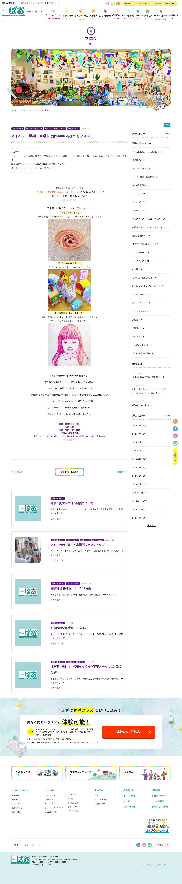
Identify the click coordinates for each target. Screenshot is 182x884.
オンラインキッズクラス (54, 808)
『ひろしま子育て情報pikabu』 (50, 192)
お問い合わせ (129, 806)
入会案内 (99, 790)
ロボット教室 (138, 252)
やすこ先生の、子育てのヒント (146, 152)
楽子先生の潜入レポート (143, 244)
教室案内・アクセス (161, 806)
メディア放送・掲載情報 (143, 177)
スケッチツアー (139, 303)
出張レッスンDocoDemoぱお (145, 286)
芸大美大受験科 (139, 236)
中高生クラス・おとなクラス (145, 227)
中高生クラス (73, 795)
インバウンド (138, 202)
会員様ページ (170, 4)
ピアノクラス (138, 261)
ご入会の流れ (100, 804)
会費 (96, 795)
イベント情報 (128, 17)
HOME (13, 110)
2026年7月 (137, 434)
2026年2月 (137, 476)
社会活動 (136, 336)
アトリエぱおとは (20, 790)
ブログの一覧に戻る (70, 472)
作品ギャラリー (141, 4)
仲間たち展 (147, 17)
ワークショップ (139, 311)
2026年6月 (137, 442)
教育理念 (15, 800)
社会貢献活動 (17, 808)
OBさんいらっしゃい (141, 405)
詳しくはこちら (70, 200)
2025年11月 (137, 501)
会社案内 (17, 845)
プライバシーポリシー (33, 845)
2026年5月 (137, 451)
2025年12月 (137, 493)
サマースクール (139, 294)
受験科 (70, 799)
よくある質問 (156, 4)
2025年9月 (137, 518)
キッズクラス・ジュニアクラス (146, 219)
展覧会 (135, 320)
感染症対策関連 (139, 185)
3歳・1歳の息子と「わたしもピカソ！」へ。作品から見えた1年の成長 (150, 391)
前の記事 (18, 472)
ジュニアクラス (51, 812)
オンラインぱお (139, 168)
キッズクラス (50, 804)
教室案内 (116, 16)
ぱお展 (135, 269)
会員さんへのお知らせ (142, 278)
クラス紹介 (50, 790)
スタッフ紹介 (17, 804)
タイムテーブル (81, 17)
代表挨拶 (15, 795)
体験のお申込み (128, 732)
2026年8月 (137, 425)
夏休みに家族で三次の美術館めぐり (148, 377)
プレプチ (136, 194)
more (150, 525)
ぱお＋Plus (16, 812)
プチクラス (137, 210)
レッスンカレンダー (141, 345)
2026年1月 (137, 484)
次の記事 (121, 472)
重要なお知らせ (139, 143)
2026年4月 (137, 459)
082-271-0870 (42, 862)
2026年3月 (137, 467)
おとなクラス (73, 803)
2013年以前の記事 (140, 353)
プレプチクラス (51, 795)
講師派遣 (127, 4)
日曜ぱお (136, 328)
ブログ (138, 17)
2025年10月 (137, 509)
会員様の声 (174, 17)
